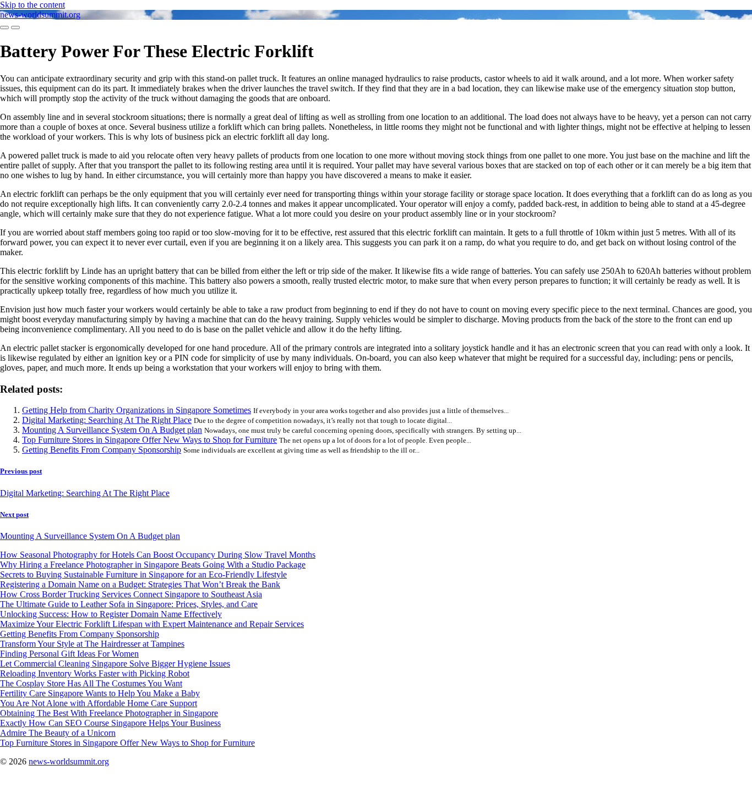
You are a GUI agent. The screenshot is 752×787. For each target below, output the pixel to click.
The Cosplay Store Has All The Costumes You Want (91, 683)
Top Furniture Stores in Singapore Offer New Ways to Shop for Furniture (149, 439)
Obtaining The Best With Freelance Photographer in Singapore (109, 713)
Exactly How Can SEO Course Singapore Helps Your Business (110, 723)
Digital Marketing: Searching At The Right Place (107, 420)
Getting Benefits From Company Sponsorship (101, 449)
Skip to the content (32, 4)
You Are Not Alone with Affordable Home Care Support (98, 703)
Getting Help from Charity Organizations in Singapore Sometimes (136, 410)
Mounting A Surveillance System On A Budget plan (112, 429)
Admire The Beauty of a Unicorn (58, 733)
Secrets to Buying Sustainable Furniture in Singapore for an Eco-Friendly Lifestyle (143, 574)
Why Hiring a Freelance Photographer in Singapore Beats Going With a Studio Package (153, 564)
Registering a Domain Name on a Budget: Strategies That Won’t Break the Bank (140, 584)
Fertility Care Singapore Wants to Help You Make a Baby (100, 693)
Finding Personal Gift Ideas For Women (69, 653)
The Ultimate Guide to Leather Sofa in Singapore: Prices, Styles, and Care (129, 604)
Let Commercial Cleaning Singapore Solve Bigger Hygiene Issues (115, 663)
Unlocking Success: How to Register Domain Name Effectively (111, 614)
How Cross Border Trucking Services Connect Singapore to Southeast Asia (131, 594)
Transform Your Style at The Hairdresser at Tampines (92, 643)
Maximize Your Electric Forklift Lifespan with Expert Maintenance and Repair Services (152, 624)
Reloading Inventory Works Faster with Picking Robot (94, 673)
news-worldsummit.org (40, 14)
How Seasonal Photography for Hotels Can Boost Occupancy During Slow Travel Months (157, 554)
